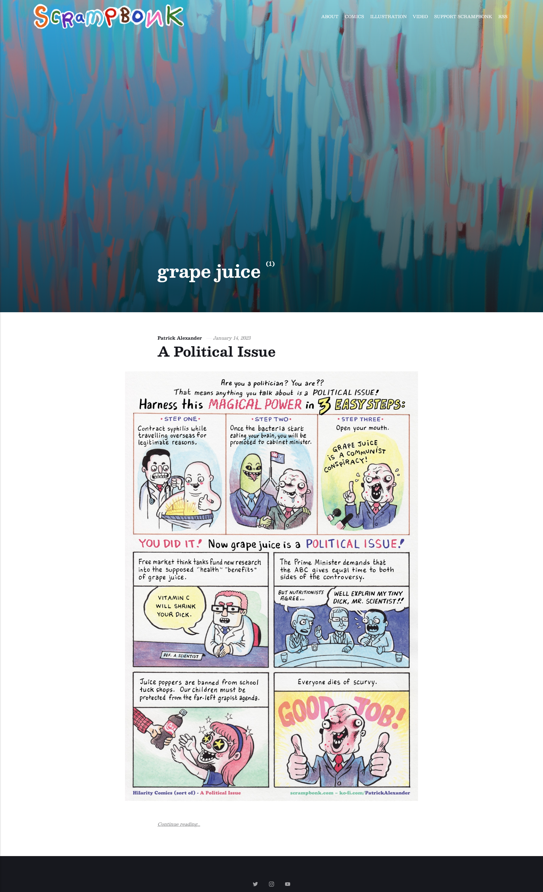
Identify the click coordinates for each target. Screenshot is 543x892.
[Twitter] (256, 884)
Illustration (388, 16)
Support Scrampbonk (463, 16)
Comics (354, 16)
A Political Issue (217, 351)
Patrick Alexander (180, 338)
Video (420, 16)
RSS (502, 16)
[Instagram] (272, 884)
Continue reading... (179, 824)
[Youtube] (287, 884)
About (330, 16)
